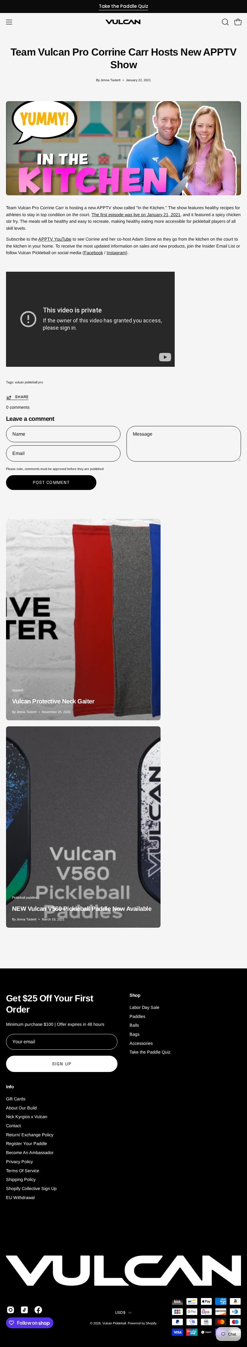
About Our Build (21, 1107)
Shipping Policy (21, 1179)
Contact (13, 1126)
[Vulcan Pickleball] (123, 22)
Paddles (137, 1016)
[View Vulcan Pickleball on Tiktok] (24, 1309)
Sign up (61, 1064)
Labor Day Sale (144, 1007)
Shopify (151, 1323)
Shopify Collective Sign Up (31, 1188)
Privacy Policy (19, 1161)
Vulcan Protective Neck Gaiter (53, 701)
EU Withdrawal (20, 1197)
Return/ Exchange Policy (29, 1134)
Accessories (141, 1043)
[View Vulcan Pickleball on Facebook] (38, 1309)
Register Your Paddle (26, 1143)
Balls (134, 1025)
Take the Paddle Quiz (123, 6)
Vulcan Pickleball (114, 1323)
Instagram (116, 252)
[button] (224, 22)
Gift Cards (15, 1098)
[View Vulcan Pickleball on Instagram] (10, 1309)
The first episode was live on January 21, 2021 (136, 214)
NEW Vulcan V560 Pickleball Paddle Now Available (81, 908)
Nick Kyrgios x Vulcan (26, 1117)
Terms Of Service (22, 1170)
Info (10, 1086)
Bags (134, 1034)
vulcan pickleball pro (29, 382)
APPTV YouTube (54, 239)
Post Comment (51, 482)
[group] (123, 6)
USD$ (120, 1312)
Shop (135, 995)
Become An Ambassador (30, 1152)
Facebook (93, 252)
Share (22, 397)
